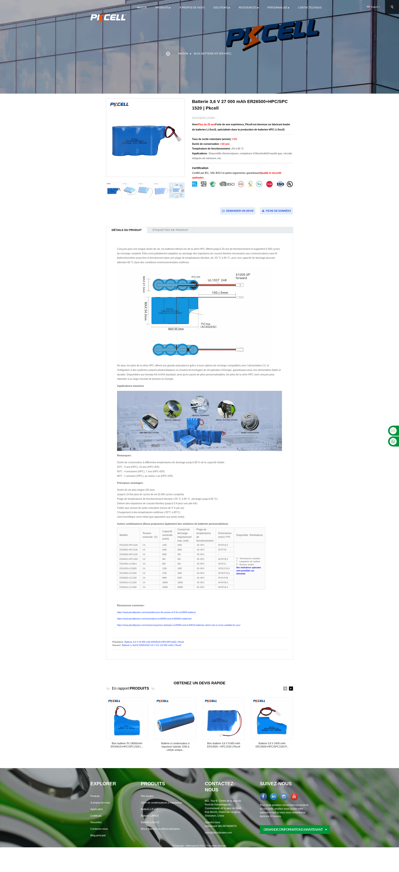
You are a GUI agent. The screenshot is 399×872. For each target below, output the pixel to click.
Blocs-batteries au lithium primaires (160, 829)
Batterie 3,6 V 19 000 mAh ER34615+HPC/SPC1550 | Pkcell (154, 642)
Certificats (95, 815)
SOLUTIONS (220, 7)
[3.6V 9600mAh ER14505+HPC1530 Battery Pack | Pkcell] (224, 718)
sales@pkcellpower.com (218, 832)
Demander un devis (240, 211)
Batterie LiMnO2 (150, 815)
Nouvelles (96, 822)
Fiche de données (278, 211)
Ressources (248, 7)
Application (96, 809)
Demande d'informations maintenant (293, 829)
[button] (285, 688)
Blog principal (98, 835)
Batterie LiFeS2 (149, 809)
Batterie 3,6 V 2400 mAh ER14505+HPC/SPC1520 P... (272, 745)
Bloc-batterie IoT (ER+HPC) (212, 53)
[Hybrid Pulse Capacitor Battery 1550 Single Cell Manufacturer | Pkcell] (175, 718)
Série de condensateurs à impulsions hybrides (161, 803)
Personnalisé (277, 7)
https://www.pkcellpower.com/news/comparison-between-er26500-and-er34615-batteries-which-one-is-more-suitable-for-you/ (178, 625)
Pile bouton (147, 796)
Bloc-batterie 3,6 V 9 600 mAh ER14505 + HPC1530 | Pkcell (223, 745)
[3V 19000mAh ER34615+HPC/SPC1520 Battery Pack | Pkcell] (127, 718)
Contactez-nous (310, 7)
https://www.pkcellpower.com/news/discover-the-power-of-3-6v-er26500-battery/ (156, 612)
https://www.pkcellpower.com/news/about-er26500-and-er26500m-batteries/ (154, 618)
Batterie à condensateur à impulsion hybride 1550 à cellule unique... (175, 746)
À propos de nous (192, 7)
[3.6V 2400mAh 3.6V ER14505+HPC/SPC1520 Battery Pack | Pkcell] (272, 718)
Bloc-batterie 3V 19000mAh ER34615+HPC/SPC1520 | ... (127, 745)
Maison (142, 7)
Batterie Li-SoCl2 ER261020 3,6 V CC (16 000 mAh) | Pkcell (151, 645)
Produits (162, 7)
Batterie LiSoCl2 (150, 822)
